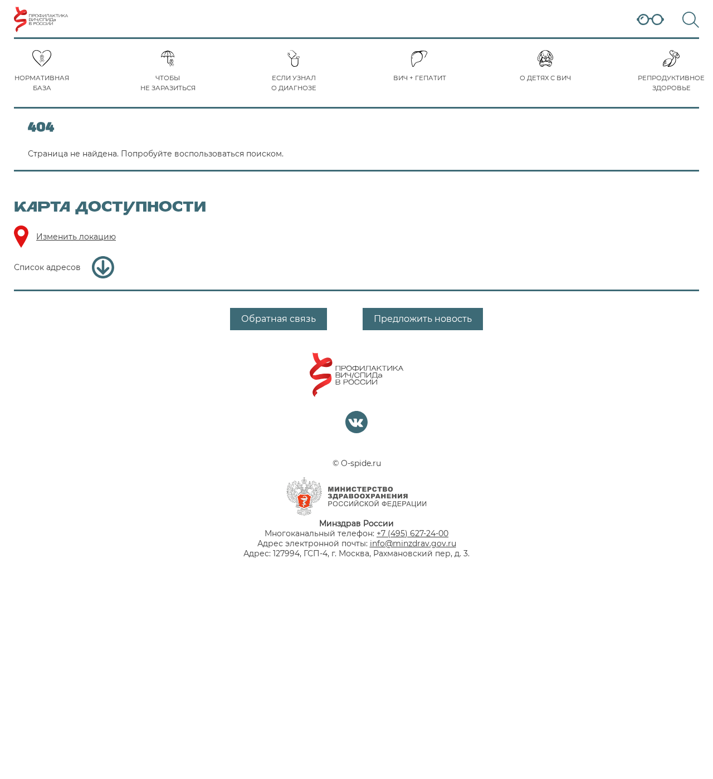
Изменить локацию (76, 237)
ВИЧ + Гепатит (419, 78)
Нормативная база (41, 83)
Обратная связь (278, 318)
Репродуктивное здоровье (671, 83)
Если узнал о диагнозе (293, 83)
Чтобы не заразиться (168, 83)
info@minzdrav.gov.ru (413, 543)
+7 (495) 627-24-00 (412, 533)
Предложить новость (423, 318)
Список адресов (47, 267)
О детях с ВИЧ (545, 78)
